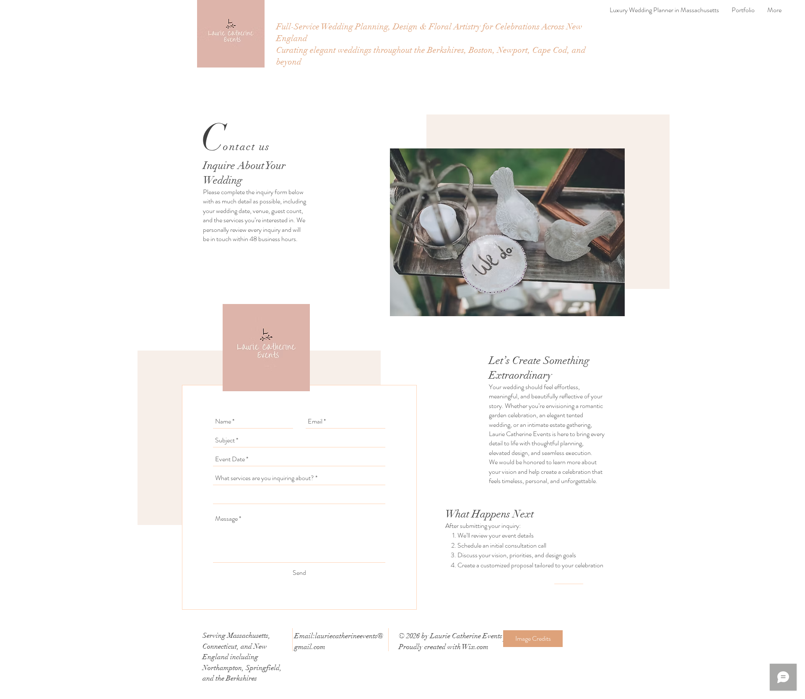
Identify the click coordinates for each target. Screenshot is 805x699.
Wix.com (475, 646)
